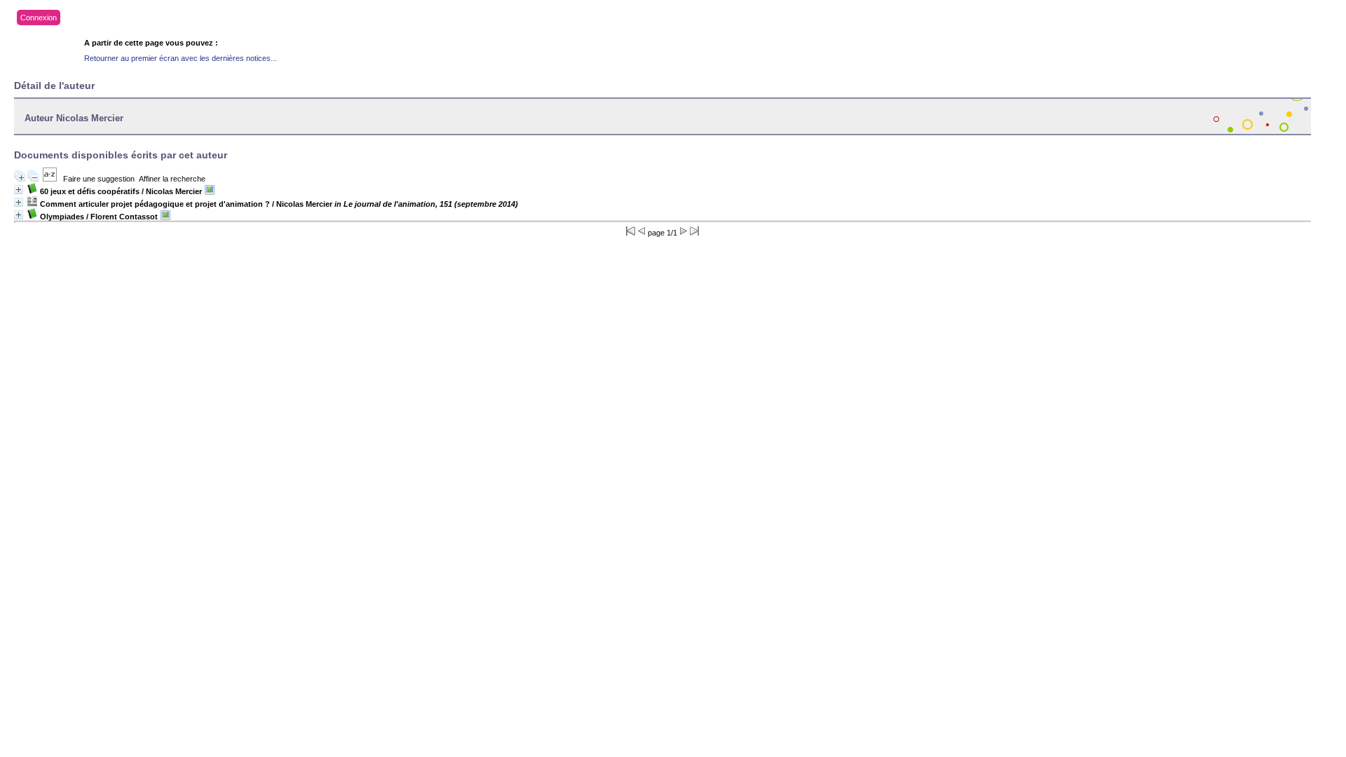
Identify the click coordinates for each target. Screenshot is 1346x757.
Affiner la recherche (172, 179)
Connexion (38, 17)
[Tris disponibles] (50, 179)
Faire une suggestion (99, 179)
